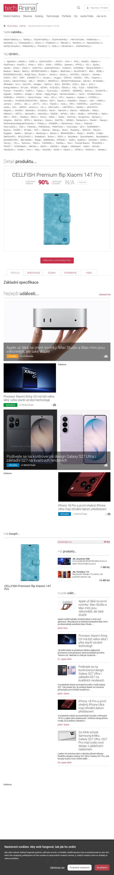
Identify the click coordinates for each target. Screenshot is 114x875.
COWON (78, 78)
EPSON (35, 87)
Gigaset (8, 94)
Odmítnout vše (57, 867)
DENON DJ (54, 81)
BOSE (100, 71)
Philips (42, 123)
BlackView (66, 71)
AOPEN (58, 64)
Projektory (52, 43)
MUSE (82, 113)
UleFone (34, 146)
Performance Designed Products (20, 123)
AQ (88, 64)
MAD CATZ (93, 107)
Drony (39, 43)
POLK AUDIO (11, 127)
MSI (73, 113)
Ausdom (67, 68)
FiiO (74, 87)
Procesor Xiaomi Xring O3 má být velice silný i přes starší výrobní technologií (29, 398)
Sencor (54, 133)
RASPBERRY (93, 127)
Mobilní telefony (12, 16)
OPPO (28, 120)
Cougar (58, 78)
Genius (89, 91)
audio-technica (53, 68)
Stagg (38, 140)
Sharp (81, 133)
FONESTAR (93, 87)
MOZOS (54, 113)
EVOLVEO (55, 87)
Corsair (47, 78)
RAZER (18, 130)
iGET (53, 100)
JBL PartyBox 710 (80, 572)
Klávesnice (68, 46)
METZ (19, 113)
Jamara (8, 104)
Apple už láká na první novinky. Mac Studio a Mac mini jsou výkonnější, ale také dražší (56, 349)
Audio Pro (37, 68)
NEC (7, 117)
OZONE (70, 120)
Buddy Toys (31, 74)
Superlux (82, 140)
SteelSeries (49, 140)
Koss (64, 104)
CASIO (7, 78)
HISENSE (9, 97)
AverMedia (79, 68)
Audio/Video (86, 16)
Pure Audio (73, 127)
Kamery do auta (12, 46)
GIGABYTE (101, 91)
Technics (26, 143)
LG (44, 107)
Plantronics (67, 123)
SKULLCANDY (25, 136)
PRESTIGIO (58, 127)
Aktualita (13, 465)
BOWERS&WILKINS (13, 74)
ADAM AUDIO (46, 61)
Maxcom (63, 110)
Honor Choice (35, 97)
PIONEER (54, 123)
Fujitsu (41, 91)
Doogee (38, 84)
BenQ (26, 71)
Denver (87, 81)
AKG (77, 61)
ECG (57, 84)
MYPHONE (94, 113)
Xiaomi (68, 149)
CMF (23, 78)
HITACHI (21, 97)
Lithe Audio (54, 107)
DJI (18, 84)
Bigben (55, 71)
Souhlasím (102, 867)
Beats (17, 71)
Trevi (70, 143)
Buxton (43, 74)
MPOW (65, 113)
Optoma (39, 120)
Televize (65, 43)
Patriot (94, 120)
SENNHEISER (68, 133)
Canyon (86, 74)
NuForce (72, 117)
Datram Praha (19, 81)
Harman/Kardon (68, 94)
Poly (22, 127)
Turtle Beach (20, 146)
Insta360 (72, 100)
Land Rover (96, 104)
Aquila (96, 64)
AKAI (68, 61)
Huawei (71, 97)
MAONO (19, 110)
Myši (56, 46)
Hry (75, 16)
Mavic (53, 110)
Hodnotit (82, 182)
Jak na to (101, 16)
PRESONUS (45, 127)
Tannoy (8, 143)
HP (54, 97)
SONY (62, 136)
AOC (41, 64)
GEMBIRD (78, 91)
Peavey (104, 120)
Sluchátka (10, 43)
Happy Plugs (51, 94)
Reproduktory (95, 43)
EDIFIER (66, 84)
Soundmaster (87, 136)
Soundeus (73, 136)
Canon (53, 74)
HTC (62, 97)
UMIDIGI (55, 146)
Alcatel (85, 61)
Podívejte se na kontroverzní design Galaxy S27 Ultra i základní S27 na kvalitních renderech (51, 458)
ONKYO (18, 120)
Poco (79, 123)
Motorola (43, 113)
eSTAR (44, 87)
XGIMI (57, 149)
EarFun (49, 84)
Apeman (69, 64)
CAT (15, 78)
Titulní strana (12, 26)
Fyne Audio (53, 91)
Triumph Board (82, 143)
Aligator (96, 61)
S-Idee (100, 133)
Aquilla (8, 68)
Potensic (32, 127)
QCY (83, 127)
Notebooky (93, 39)
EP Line (25, 87)
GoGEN (18, 94)
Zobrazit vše (104, 294)
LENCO (23, 107)
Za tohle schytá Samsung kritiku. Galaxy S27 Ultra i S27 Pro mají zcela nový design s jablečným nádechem (93, 740)
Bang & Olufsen (94, 68)
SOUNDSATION (11, 140)
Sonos (52, 136)
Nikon (35, 117)
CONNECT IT (34, 78)
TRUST (8, 146)
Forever (8, 91)
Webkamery (29, 46)
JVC (45, 104)
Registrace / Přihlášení (99, 8)
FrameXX (19, 91)
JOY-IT (36, 104)
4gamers (12, 61)
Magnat (9, 110)
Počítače (66, 16)
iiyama (61, 100)
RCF (37, 130)
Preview (12, 356)
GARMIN (66, 91)
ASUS (26, 68)
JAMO (18, 104)
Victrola (96, 146)
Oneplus (8, 120)
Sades (19, 133)
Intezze (83, 100)
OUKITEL (60, 120)
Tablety (28, 39)
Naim (105, 113)
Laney (7, 107)
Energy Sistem (11, 87)
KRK (72, 104)
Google (29, 94)
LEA (15, 107)
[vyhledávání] (78, 8)
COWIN (68, 78)
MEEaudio (85, 110)
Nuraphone (84, 117)
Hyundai (9, 100)
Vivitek (21, 149)
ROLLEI (97, 130)
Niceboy (24, 117)
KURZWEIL (82, 104)
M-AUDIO (43, 110)
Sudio (72, 140)
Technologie (52, 16)
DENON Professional (71, 81)
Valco (86, 146)
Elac (84, 84)
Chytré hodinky (42, 39)
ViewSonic (10, 149)
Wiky (38, 149)
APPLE (79, 64)
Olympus (97, 117)
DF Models (98, 81)
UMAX (44, 146)
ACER (33, 61)
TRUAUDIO (98, 143)
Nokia (53, 117)
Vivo (30, 149)
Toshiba (61, 143)
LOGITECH (68, 107)
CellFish (23, 26)
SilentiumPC (10, 136)
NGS (15, 117)
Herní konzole (78, 39)
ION (92, 100)
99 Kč (107, 542)
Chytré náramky (60, 39)
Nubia (62, 117)
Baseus (8, 71)
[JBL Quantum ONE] (64, 564)
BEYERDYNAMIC (40, 71)
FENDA (66, 87)
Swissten (94, 140)
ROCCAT (87, 130)
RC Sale (28, 130)
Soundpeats (102, 136)
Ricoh (65, 130)
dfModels (9, 84)
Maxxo (74, 110)
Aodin (49, 64)
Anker (32, 64)
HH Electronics (94, 94)
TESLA (36, 143)
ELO (92, 84)
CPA (87, 78)
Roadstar (76, 130)
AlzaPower (9, 64)
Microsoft (30, 113)
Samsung (42, 133)
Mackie (81, 107)
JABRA (101, 100)
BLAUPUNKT (81, 71)
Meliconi (9, 113)
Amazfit (22, 64)
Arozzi (17, 68)
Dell (32, 81)
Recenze (27, 16)
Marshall (31, 110)
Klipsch (54, 104)
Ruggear (8, 133)
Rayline (8, 130)
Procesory (44, 46)
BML (92, 71)
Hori (46, 97)
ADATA (60, 61)
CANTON (75, 74)
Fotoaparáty (26, 43)
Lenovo (34, 107)
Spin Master (26, 140)
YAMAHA (90, 149)
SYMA (103, 140)
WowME (47, 149)
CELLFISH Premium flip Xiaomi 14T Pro (43, 26)
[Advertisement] (84, 387)
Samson (29, 133)
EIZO (76, 84)
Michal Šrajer (28, 405)
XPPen (79, 149)
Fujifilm (30, 91)
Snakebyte (40, 136)
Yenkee (102, 149)
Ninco (43, 117)
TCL (17, 143)
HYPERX (94, 97)
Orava (49, 120)
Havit (82, 94)
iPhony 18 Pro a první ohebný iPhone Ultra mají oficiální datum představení (82, 507)
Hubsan (82, 97)
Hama (39, 94)
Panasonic (82, 120)
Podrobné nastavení (79, 867)
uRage (65, 146)
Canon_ (64, 74)
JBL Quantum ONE (81, 559)
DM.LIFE (27, 84)
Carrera (97, 74)
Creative (97, 78)
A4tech (22, 61)
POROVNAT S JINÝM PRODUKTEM (57, 260)
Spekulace (10, 405)
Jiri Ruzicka (28, 356)
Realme (46, 130)
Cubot (7, 81)
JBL (27, 104)
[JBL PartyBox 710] (64, 577)
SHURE (91, 133)
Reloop (56, 130)
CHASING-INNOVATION (27, 100)
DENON (42, 81)
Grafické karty (84, 46)
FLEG (82, 87)
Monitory (79, 43)
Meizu (96, 110)
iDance (44, 100)
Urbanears (76, 146)
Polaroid (89, 123)
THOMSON (48, 143)
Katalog (39, 16)
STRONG (62, 140)
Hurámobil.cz (65, 542)
